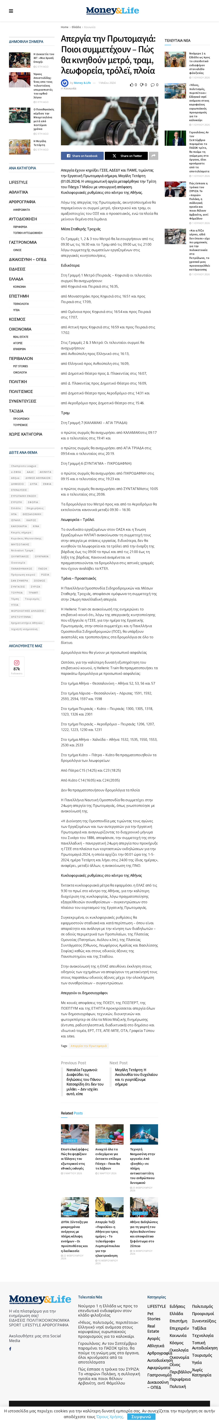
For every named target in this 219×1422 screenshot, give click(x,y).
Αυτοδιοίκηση (23, 218)
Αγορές (18, 343)
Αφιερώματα (21, 210)
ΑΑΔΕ (30, 471)
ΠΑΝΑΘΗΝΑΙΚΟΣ (21, 568)
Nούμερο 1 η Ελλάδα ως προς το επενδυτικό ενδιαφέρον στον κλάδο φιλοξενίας (199, 63)
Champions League (23, 465)
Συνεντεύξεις (22, 401)
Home (64, 27)
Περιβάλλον (21, 358)
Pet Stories (20, 366)
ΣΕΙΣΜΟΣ (39, 580)
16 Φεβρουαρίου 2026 (106, 1262)
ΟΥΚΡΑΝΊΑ (42, 556)
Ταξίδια (16, 410)
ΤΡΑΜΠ (33, 592)
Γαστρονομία (23, 242)
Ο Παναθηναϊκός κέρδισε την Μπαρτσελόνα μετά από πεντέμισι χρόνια (44, 119)
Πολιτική (18, 381)
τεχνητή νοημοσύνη (24, 629)
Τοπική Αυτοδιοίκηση (27, 233)
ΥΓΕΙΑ (14, 604)
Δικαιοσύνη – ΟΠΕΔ (27, 259)
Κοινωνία (89, 27)
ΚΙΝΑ (36, 526)
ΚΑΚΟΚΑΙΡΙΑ (19, 526)
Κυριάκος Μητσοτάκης (26, 538)
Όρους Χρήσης (109, 1416)
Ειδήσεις (70, 1140)
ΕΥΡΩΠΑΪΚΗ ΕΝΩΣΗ (23, 496)
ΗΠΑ (14, 514)
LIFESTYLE (140, 1213)
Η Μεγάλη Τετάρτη (40, 143)
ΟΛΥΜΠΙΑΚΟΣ (20, 556)
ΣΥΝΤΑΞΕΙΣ (18, 586)
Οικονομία (20, 329)
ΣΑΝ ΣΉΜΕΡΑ (19, 580)
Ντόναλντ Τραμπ (22, 550)
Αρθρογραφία (22, 201)
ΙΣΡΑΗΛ (16, 520)
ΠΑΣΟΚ (42, 568)
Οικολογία (20, 372)
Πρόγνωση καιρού (23, 574)
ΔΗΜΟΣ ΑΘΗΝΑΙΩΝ (37, 478)
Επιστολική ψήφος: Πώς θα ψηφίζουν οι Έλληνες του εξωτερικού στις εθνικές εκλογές (75, 1159)
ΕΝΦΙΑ (47, 484)
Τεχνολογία (21, 304)
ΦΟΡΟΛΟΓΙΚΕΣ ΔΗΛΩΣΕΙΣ (27, 610)
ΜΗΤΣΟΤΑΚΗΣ (20, 544)
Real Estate (20, 337)
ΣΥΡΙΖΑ (35, 586)
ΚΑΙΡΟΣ (31, 520)
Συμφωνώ (141, 1416)
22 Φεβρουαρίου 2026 (72, 1257)
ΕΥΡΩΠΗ (16, 502)
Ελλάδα (76, 27)
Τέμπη (15, 598)
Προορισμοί (21, 419)
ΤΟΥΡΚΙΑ (17, 592)
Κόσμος (17, 319)
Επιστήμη (140, 1140)
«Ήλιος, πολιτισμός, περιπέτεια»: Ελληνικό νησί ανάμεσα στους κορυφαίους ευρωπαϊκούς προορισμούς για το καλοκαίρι (199, 102)
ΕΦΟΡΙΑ (33, 502)
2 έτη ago (42, 66)
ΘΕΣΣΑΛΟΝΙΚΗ (32, 514)
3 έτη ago (42, 102)
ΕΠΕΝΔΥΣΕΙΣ (19, 490)
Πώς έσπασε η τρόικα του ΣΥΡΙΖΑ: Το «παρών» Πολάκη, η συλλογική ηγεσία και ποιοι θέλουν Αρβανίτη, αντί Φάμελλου (198, 201)
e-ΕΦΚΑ (16, 471)
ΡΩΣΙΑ (45, 574)
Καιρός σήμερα (21, 532)
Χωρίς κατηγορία (25, 434)
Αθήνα (15, 478)
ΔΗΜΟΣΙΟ (17, 484)
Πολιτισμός (21, 391)
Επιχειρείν (19, 349)
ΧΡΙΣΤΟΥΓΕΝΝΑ (21, 616)
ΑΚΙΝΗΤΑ (45, 471)
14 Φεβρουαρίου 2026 (141, 1252)
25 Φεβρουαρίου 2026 (141, 1189)
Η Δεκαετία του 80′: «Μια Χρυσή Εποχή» (44, 58)
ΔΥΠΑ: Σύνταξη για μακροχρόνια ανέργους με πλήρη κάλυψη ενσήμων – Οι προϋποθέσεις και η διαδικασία (74, 1236)
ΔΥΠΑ (33, 484)
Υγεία (16, 310)
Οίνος (17, 250)
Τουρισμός (20, 425)
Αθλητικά (18, 192)
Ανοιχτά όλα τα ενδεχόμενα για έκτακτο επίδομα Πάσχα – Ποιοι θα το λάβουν (108, 1159)
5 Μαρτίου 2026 (72, 1173)
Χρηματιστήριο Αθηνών (27, 622)
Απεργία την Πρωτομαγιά (89, 1046)
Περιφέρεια (20, 227)
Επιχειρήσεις (35, 508)
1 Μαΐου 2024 (106, 83)
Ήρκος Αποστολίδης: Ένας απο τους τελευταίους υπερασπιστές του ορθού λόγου (43, 85)
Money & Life (82, 83)
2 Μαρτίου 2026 (106, 1173)
